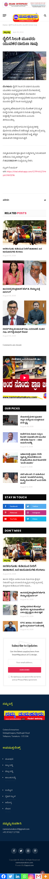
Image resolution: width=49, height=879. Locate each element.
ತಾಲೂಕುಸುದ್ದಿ (10, 777)
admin (6, 199)
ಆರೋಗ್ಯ (8, 802)
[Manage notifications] (42, 873)
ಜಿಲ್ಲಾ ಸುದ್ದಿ (7, 32)
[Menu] (4, 15)
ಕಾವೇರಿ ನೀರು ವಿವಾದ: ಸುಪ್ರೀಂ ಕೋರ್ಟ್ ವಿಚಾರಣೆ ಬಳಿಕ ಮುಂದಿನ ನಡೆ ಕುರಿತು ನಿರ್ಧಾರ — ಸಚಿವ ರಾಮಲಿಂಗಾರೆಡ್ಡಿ (33, 438)
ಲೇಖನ (7, 808)
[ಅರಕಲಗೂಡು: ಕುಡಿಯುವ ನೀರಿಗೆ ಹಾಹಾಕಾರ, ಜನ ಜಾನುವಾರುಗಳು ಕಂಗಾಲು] (24, 232)
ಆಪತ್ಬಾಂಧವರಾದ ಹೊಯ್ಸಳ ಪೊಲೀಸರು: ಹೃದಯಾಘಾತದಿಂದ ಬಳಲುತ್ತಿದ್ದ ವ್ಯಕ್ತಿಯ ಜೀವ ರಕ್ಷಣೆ (32, 609)
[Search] (44, 15)
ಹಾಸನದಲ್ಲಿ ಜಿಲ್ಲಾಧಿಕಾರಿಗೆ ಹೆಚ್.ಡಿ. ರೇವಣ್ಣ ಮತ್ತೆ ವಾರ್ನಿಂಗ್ (21, 290)
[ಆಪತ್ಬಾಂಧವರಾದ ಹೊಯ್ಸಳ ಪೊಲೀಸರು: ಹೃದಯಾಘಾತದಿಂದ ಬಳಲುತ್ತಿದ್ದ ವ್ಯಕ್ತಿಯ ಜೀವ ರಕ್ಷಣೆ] (10, 610)
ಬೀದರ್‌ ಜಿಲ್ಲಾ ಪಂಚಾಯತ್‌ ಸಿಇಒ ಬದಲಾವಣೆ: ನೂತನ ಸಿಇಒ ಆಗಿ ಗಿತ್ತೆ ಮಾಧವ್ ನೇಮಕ (24, 330)
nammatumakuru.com (24, 862)
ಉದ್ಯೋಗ (9, 790)
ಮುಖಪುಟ (9, 759)
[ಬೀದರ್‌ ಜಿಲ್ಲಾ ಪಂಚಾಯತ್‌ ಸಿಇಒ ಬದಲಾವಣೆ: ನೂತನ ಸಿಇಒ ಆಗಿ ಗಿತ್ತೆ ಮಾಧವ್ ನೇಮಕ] (24, 312)
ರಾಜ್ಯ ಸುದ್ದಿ (9, 765)
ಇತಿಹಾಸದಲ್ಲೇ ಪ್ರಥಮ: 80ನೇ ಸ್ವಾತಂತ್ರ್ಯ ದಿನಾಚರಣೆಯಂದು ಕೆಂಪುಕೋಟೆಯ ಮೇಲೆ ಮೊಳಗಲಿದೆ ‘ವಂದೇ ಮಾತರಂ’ (33, 458)
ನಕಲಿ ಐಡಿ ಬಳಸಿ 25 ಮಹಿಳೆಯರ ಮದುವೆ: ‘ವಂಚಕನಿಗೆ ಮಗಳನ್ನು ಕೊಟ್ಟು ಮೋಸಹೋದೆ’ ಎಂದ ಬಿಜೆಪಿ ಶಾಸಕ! (33, 478)
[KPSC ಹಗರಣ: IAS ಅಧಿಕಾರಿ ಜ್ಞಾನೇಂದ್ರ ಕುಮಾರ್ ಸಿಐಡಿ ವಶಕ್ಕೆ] (10, 626)
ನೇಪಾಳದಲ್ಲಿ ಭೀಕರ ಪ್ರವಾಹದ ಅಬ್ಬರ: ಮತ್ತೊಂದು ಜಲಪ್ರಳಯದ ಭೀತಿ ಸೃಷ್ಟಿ (32, 419)
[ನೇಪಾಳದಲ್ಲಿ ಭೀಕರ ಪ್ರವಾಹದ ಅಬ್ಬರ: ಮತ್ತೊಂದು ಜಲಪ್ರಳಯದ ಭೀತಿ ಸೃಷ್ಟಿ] (10, 420)
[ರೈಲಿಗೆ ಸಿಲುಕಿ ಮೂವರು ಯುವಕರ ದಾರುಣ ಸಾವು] (24, 65)
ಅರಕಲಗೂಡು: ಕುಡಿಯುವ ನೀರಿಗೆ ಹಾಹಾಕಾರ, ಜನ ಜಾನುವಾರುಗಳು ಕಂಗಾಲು (22, 250)
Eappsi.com (29, 865)
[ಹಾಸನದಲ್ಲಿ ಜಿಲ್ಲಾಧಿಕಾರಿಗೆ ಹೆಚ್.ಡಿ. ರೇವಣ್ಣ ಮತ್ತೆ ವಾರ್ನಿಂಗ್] (24, 272)
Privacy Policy (23, 680)
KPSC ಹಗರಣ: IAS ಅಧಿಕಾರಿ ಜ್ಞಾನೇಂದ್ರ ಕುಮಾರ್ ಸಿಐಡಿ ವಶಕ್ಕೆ (32, 624)
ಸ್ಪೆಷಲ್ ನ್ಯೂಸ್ (10, 796)
